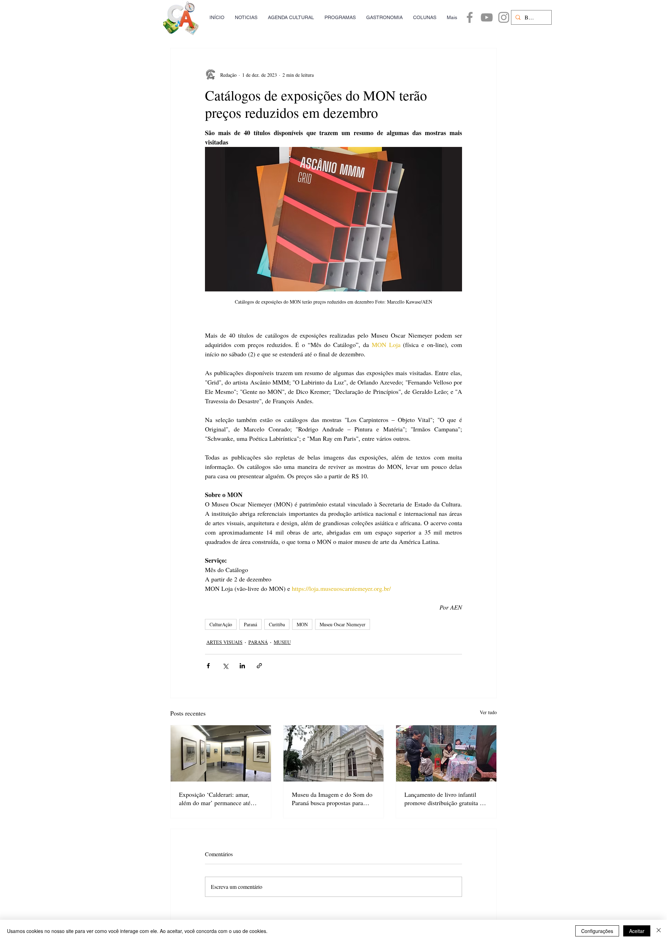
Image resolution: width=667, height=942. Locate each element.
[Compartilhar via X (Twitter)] (225, 665)
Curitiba (277, 624)
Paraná (250, 624)
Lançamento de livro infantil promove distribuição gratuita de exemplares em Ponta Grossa (445, 798)
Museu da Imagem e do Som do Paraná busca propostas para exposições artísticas (332, 798)
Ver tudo (488, 712)
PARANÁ (258, 642)
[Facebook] (469, 17)
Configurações (597, 930)
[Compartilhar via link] (259, 665)
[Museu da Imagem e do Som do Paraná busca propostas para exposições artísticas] (333, 753)
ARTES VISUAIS (224, 642)
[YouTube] (486, 17)
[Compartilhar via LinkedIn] (242, 665)
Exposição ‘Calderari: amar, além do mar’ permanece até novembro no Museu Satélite (215, 798)
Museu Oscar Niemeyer (342, 624)
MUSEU (282, 642)
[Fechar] (658, 930)
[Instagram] (503, 17)
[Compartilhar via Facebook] (208, 665)
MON (302, 624)
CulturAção (220, 624)
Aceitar (636, 930)
